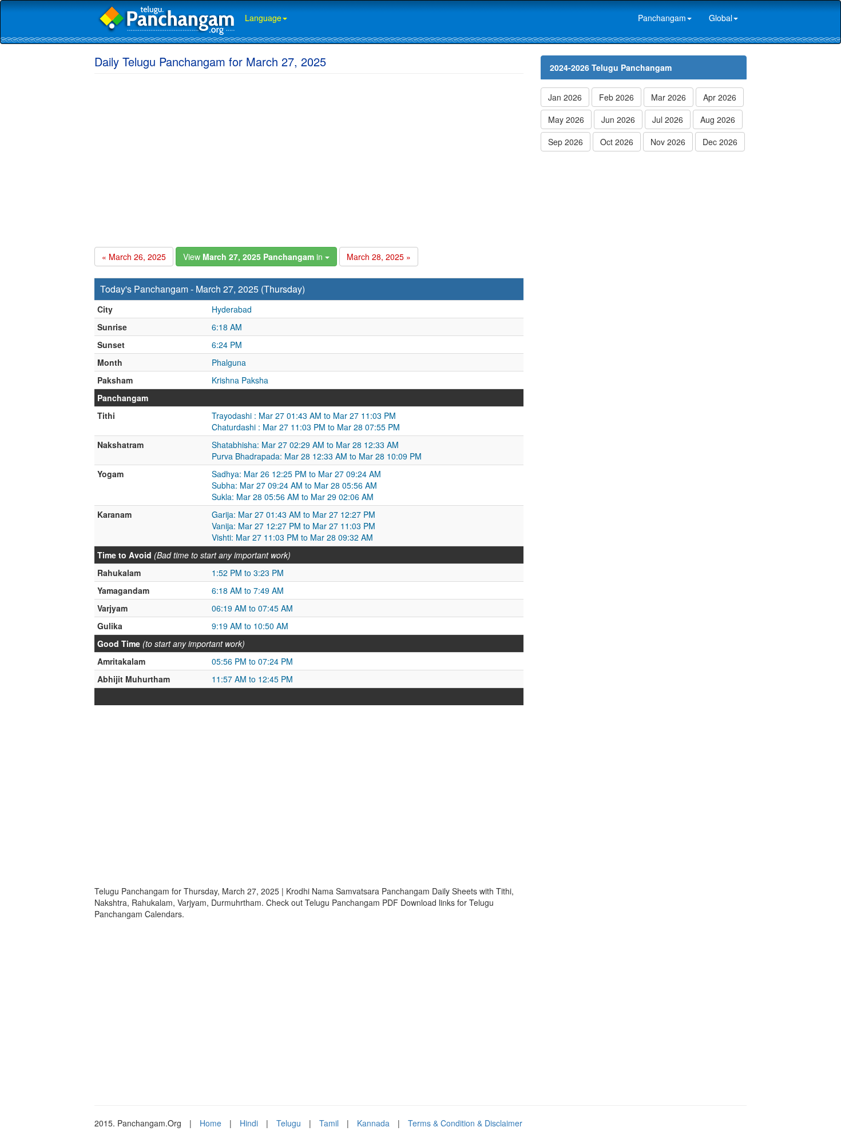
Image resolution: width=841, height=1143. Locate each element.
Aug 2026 (717, 119)
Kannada (373, 1123)
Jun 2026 (618, 119)
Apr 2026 (719, 97)
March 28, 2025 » (379, 256)
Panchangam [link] (662, 17)
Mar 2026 (668, 97)
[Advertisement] (308, 158)
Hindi (249, 1123)
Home (210, 1123)
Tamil (329, 1123)
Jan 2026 (565, 97)
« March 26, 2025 (134, 256)
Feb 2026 (616, 97)
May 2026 (566, 119)
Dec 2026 (720, 141)
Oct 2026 (616, 141)
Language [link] (263, 17)
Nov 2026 (667, 141)
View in (254, 256)
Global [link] (720, 17)
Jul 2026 (667, 119)
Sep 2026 (565, 141)
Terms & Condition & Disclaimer (465, 1123)
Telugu (288, 1123)
